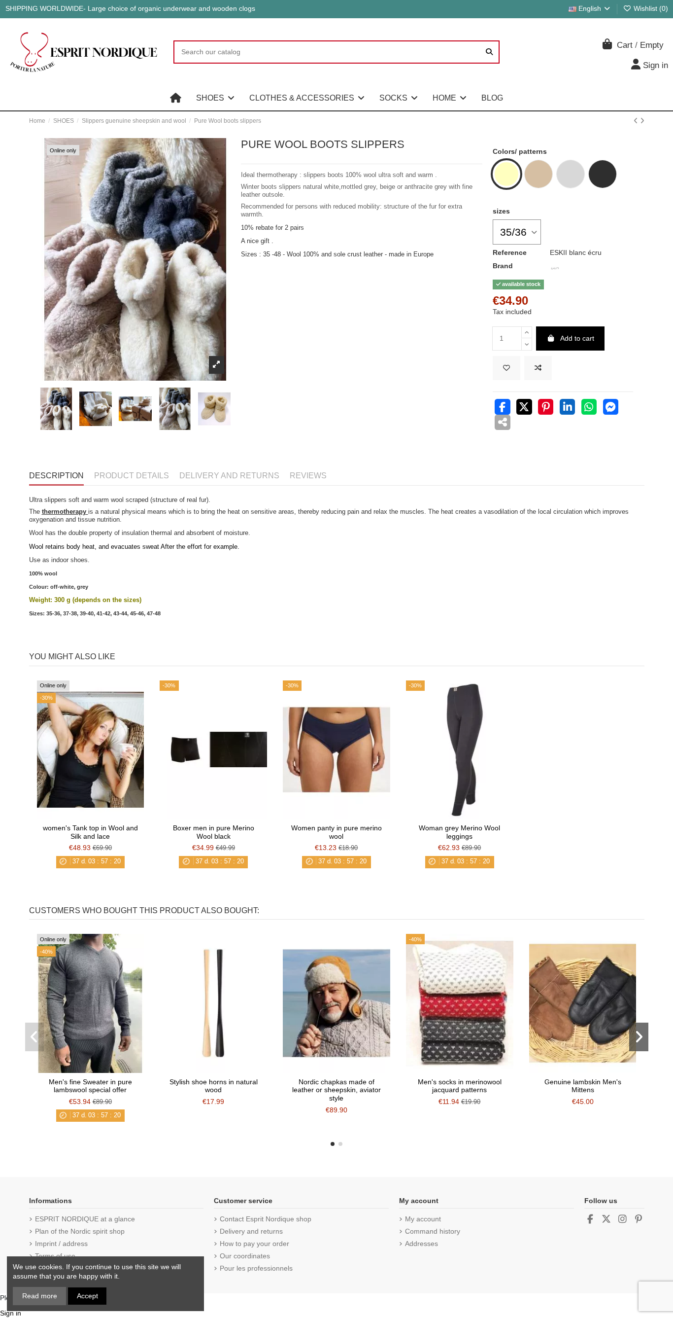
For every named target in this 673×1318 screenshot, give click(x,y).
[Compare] (90, 815)
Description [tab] (56, 475)
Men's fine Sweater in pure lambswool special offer (90, 1086)
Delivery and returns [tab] (229, 475)
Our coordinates (245, 1256)
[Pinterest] (546, 408)
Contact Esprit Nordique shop (265, 1219)
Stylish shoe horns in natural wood (213, 1086)
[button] (215, 98)
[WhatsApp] (589, 408)
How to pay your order (254, 1243)
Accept (87, 1296)
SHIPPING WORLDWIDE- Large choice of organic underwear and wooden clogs (130, 8)
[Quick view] (104, 815)
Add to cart (577, 338)
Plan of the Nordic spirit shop (80, 1231)
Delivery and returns (251, 1231)
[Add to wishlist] (506, 368)
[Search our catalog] (489, 52)
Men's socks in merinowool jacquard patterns (460, 1086)
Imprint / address (61, 1243)
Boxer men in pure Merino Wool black (213, 832)
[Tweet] (524, 408)
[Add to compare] (538, 368)
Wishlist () (650, 8)
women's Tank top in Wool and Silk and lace (90, 832)
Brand (503, 266)
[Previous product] (637, 121)
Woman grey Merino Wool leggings (459, 832)
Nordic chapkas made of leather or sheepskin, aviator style (336, 1090)
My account (423, 1219)
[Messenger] (611, 408)
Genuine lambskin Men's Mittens (582, 1086)
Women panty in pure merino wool (336, 832)
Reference (510, 252)
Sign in (10, 1313)
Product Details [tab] (131, 475)
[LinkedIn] (567, 408)
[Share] (502, 408)
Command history (432, 1231)
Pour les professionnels (256, 1268)
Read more (39, 1296)
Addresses (421, 1243)
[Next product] (642, 121)
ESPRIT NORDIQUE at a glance (85, 1219)
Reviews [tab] (308, 475)
